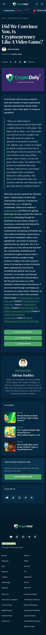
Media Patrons (7, 610)
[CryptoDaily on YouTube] (25, 62)
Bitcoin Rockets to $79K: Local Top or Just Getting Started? (27, 418)
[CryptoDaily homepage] (21, 4)
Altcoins (5, 572)
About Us (5, 594)
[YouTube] (7, 497)
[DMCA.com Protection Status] (9, 543)
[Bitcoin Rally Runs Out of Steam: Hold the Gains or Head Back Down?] (10, 446)
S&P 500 (27, 588)
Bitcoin (4, 555)
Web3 (26, 561)
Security (27, 566)
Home (4, 18)
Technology (6, 582)
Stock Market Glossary (32, 621)
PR (25, 572)
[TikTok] (13, 497)
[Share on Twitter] (15, 62)
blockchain (9, 217)
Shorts (26, 582)
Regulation (28, 577)
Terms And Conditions (10, 600)
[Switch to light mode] (42, 4)
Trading (4, 577)
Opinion (27, 555)
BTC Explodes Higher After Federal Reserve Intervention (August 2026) (28, 432)
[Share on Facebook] (10, 62)
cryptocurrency (11, 211)
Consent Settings (30, 594)
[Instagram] (19, 497)
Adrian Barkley (23, 375)
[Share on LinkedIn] (20, 62)
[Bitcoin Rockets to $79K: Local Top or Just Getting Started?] (10, 417)
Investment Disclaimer (32, 610)
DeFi (3, 566)
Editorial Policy (7, 616)
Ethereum (5, 561)
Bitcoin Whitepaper (31, 605)
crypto (18, 204)
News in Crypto (29, 626)
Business (5, 588)
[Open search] (37, 4)
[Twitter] (31, 497)
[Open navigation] (4, 4)
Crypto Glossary (30, 616)
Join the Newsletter (23, 477)
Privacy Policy (7, 605)
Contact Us (6, 621)
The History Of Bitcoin (32, 600)
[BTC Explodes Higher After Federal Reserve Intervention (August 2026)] (10, 431)
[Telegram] (25, 497)
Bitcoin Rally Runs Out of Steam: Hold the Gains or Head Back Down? (27, 447)
